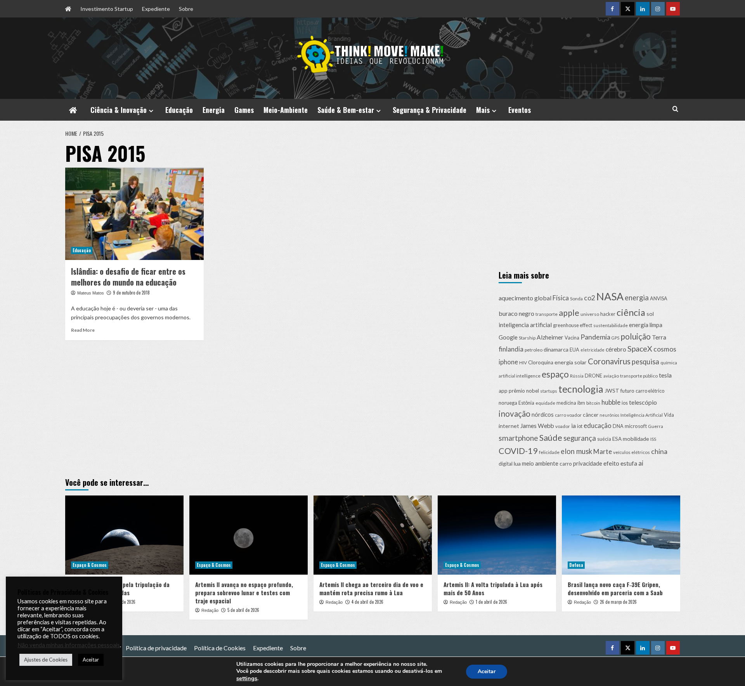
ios (625, 403)
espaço (555, 374)
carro (566, 464)
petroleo (533, 350)
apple (569, 313)
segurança (579, 438)
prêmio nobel (524, 391)
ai (640, 463)
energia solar (570, 362)
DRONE (593, 376)
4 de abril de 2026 (367, 602)
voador (562, 426)
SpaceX (639, 348)
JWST (612, 391)
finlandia (511, 349)
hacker (607, 314)
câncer (590, 415)
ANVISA (658, 298)
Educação (179, 110)
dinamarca (556, 349)
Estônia (526, 403)
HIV (523, 363)
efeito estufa (620, 463)
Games (244, 110)
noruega (508, 403)
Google (508, 337)
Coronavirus (609, 361)
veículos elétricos (631, 452)
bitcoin (593, 403)
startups (548, 391)
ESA (617, 439)
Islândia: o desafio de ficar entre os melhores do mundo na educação (128, 276)
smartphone (518, 437)
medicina (566, 403)
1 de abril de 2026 (491, 602)
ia (573, 425)
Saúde (550, 438)
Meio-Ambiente (285, 110)
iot (579, 426)
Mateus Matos (90, 293)
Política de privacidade (156, 647)
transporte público (639, 376)
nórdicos (543, 414)
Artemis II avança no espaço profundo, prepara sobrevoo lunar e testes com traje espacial (244, 592)
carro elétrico (650, 391)
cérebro (616, 349)
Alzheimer (550, 337)
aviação (611, 376)
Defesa (576, 565)
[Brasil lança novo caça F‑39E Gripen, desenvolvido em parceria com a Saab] (621, 534)
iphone (508, 362)
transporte (546, 314)
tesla (665, 375)
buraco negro (516, 313)
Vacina (572, 338)
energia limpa (645, 324)
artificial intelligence (520, 376)
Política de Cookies (220, 647)
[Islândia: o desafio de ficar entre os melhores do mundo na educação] (134, 214)
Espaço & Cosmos (90, 565)
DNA (618, 426)
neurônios (609, 414)
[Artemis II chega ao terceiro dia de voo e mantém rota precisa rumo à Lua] (373, 534)
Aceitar (487, 671)
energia (637, 297)
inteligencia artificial (525, 324)
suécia (604, 439)
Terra (659, 337)
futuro (627, 391)
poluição (635, 336)
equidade (545, 403)
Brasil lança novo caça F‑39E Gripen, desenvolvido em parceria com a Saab (615, 588)
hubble (610, 402)
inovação (514, 413)
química (668, 363)
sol (650, 313)
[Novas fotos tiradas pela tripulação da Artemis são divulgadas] (124, 534)
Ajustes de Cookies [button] (46, 660)
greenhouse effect (572, 325)
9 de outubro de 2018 (131, 292)
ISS (653, 439)
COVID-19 (518, 451)
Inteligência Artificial (641, 415)
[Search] (675, 109)
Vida (669, 415)
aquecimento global (525, 297)
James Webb (537, 425)
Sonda (576, 298)
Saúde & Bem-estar (345, 110)
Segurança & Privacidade (429, 110)
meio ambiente (540, 463)
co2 (589, 298)
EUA (574, 350)
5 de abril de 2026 (243, 610)
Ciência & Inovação (118, 110)
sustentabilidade (610, 325)
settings (246, 678)
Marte (602, 451)
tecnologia (580, 389)
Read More (83, 330)
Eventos (519, 110)
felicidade (549, 452)
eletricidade (592, 349)
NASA (610, 296)
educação (598, 425)
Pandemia (595, 337)
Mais (483, 110)
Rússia (577, 376)
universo (589, 314)
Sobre (186, 8)
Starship (527, 338)
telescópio (643, 402)
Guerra (655, 426)
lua (517, 463)
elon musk (576, 451)
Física (561, 298)
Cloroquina (540, 362)
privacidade (587, 463)
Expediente (156, 8)
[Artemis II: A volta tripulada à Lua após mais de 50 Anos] (497, 534)
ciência (631, 312)
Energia (214, 110)
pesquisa (645, 361)
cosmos (664, 349)
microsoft (636, 426)
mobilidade (636, 438)
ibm (581, 403)
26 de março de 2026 (618, 602)
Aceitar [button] (91, 660)
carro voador (568, 415)
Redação (209, 610)
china (659, 451)
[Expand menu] (151, 110)
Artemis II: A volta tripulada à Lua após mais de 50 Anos (493, 588)
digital (506, 464)
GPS (615, 337)
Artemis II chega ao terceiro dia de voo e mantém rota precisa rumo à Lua (371, 588)
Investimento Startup (106, 8)
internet (509, 426)
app (503, 391)
